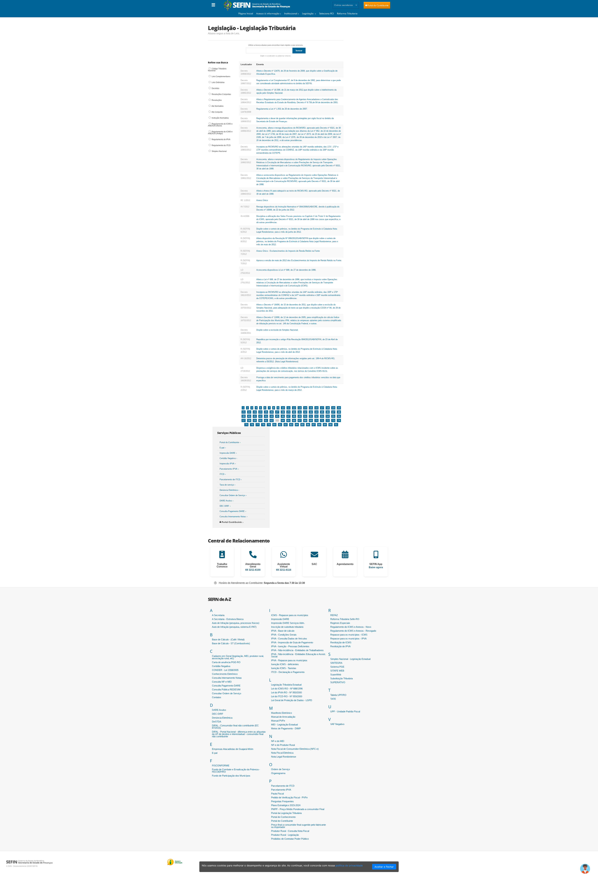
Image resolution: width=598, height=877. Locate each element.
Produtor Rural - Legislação (285, 835)
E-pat (222, 448)
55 (333, 416)
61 (266, 420)
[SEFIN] (257, 10)
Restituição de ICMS (340, 642)
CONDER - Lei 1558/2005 (225, 670)
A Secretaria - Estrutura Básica (227, 619)
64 (283, 420)
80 (274, 424)
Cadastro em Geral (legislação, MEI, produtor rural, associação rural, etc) (238, 657)
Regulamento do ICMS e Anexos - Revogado (353, 630)
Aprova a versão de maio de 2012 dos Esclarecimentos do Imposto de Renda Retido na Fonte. (299, 260)
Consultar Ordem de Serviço (232, 495)
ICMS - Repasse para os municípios (289, 615)
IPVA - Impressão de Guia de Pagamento (292, 642)
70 (316, 420)
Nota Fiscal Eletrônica (282, 752)
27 (277, 412)
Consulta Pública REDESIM (226, 689)
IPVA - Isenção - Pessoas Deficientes (290, 646)
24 (260, 412)
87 (313, 424)
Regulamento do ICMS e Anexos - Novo (350, 627)
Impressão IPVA (227, 463)
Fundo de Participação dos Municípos (231, 775)
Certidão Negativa (228, 458)
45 (277, 416)
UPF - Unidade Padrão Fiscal (345, 711)
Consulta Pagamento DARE (232, 511)
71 (322, 420)
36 (327, 412)
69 (311, 420)
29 (288, 412)
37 (333, 412)
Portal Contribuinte (231, 522)
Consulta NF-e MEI (222, 681)
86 (308, 424)
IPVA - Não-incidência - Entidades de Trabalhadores (297, 650)
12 (294, 407)
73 (333, 420)
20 (339, 407)
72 (327, 420)
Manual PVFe (278, 720)
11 (288, 407)
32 (305, 412)
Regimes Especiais (340, 623)
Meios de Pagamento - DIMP (286, 728)
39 (243, 416)
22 (249, 412)
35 (322, 412)
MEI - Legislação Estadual (284, 724)
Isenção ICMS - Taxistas (283, 668)
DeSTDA (216, 721)
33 (311, 412)
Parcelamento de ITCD (230, 479)
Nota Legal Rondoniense (283, 756)
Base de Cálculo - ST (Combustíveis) (231, 643)
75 (246, 424)
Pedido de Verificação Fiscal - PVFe (289, 797)
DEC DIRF (224, 506)
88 (319, 424)
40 (249, 416)
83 (291, 424)
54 (327, 416)
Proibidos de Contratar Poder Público (290, 838)
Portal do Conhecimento (283, 817)
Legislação (308, 13)
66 (294, 420)
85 (302, 424)
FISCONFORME (220, 765)
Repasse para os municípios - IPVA (348, 638)
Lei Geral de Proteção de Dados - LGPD (291, 700)
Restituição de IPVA (340, 646)
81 (280, 424)
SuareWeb (335, 674)
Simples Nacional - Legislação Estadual (350, 659)
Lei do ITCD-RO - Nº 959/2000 (286, 696)
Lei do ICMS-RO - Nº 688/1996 (287, 688)
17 (322, 407)
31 (299, 412)
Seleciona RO (326, 13)
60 (260, 420)
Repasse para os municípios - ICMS (348, 634)
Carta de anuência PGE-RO (226, 662)
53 (322, 416)
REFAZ (334, 615)
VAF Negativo (337, 724)
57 (243, 420)
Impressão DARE (227, 453)
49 (299, 416)
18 (327, 407)
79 (269, 424)
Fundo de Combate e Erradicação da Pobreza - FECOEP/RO (236, 770)
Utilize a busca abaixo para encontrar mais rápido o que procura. (275, 45)
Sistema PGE (337, 666)
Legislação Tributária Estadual (286, 684)
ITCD (222, 474)
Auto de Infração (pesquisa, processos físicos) (235, 623)
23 (255, 412)
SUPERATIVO (337, 682)
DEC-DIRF (217, 713)
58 (249, 420)
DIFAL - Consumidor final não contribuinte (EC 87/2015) (235, 726)
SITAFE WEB (337, 670)
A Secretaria (218, 615)
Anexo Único (262, 200)
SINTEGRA (336, 663)
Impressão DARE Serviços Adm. (288, 623)
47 (288, 416)
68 (305, 420)
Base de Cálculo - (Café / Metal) (228, 639)
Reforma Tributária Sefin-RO (344, 619)
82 (285, 424)
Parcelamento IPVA (228, 469)
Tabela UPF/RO (338, 695)
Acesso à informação (267, 13)
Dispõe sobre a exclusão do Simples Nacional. (277, 330)
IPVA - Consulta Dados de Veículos (289, 638)
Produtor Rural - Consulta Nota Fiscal (290, 831)
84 (297, 424)
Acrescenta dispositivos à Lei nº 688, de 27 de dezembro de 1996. (286, 270)
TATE (333, 699)
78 (263, 424)
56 (339, 416)
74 (339, 420)
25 (266, 412)
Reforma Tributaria (347, 13)
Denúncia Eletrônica (229, 490)
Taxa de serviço (227, 485)
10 (283, 407)
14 (305, 407)
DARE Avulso (226, 500)
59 (255, 420)
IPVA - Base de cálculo (282, 630)
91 (336, 424)
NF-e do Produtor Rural (283, 745)
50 (305, 416)
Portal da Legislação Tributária (286, 813)
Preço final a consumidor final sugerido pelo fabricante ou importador (298, 825)
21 (243, 412)
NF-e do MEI (277, 741)
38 (339, 412)
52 (316, 416)
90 (330, 424)
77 (257, 424)
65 (288, 420)
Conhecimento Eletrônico (224, 674)
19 (333, 407)
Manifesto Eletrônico (281, 713)
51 (311, 416)
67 (299, 420)
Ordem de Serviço (280, 769)
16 (316, 407)
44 (271, 416)
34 (316, 412)
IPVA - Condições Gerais (284, 634)
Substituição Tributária (341, 678)
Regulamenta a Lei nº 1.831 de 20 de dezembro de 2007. (282, 109)
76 (252, 424)
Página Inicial (245, 13)
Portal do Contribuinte (229, 442)
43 (266, 416)
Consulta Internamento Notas (233, 516)
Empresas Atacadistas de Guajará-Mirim (232, 749)
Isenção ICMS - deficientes (285, 664)
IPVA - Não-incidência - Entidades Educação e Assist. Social (298, 655)
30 (294, 412)
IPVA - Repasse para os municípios (289, 660)
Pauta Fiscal (277, 793)
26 (271, 412)
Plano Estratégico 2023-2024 (285, 805)
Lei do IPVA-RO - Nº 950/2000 (286, 692)
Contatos (216, 697)
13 (299, 407)
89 (325, 424)
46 (283, 416)
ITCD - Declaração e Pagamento (287, 672)
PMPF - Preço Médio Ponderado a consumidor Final (297, 809)
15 (311, 407)
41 (255, 416)
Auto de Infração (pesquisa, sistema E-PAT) (234, 627)
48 (294, 416)
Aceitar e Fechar (384, 866)
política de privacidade (349, 865)
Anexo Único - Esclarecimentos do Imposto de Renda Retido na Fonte (288, 251)
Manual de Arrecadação (283, 716)
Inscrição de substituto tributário (287, 627)
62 (271, 420)
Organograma (278, 773)
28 (283, 412)
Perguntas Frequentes (282, 801)
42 (260, 416)
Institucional (290, 13)
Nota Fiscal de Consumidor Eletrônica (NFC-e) (295, 749)
